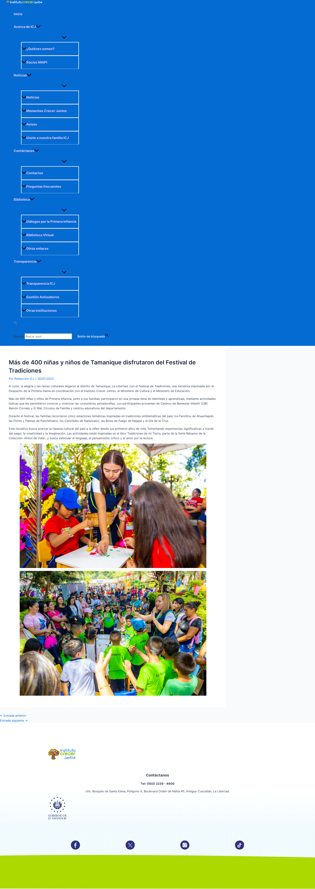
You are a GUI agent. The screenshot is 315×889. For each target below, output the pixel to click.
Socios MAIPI (36, 62)
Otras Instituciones (41, 310)
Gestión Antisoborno (42, 297)
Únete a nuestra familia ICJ (47, 138)
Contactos (34, 173)
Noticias (20, 75)
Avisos (31, 124)
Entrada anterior (13, 715)
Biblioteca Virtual (40, 235)
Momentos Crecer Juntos (46, 111)
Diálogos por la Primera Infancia (51, 221)
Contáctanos (24, 151)
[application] (38, 26)
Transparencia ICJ (40, 283)
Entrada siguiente (14, 720)
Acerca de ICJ (25, 27)
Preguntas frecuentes (43, 186)
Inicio (18, 14)
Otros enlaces (37, 248)
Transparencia (25, 261)
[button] (64, 323)
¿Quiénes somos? (40, 49)
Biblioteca (22, 199)
